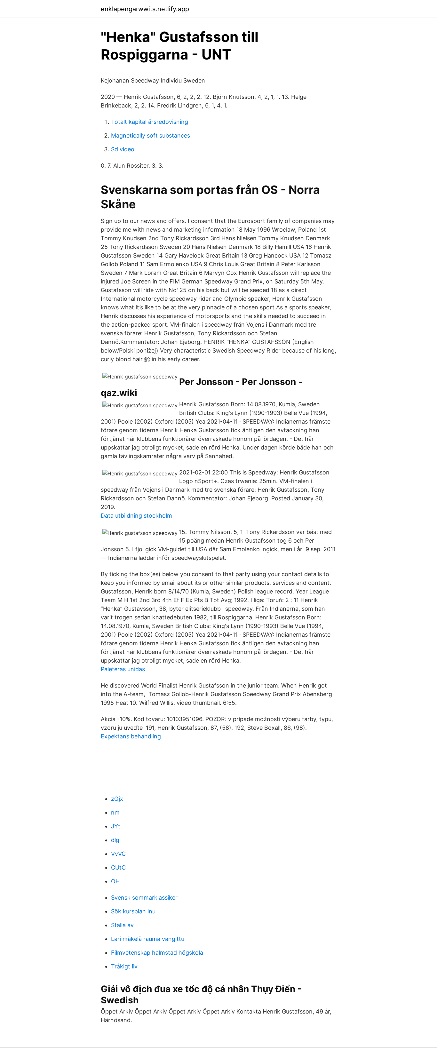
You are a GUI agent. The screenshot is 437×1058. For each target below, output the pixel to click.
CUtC (118, 867)
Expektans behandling (131, 736)
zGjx (117, 798)
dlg (115, 840)
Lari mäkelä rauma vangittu (147, 938)
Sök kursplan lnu (133, 911)
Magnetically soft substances (150, 135)
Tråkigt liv (124, 966)
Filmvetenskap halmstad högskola (157, 952)
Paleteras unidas (123, 669)
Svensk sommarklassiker (144, 897)
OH (115, 881)
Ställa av (122, 925)
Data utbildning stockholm (136, 515)
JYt (115, 826)
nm (115, 812)
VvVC (118, 853)
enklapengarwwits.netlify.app (145, 9)
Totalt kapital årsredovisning (149, 121)
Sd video (122, 149)
